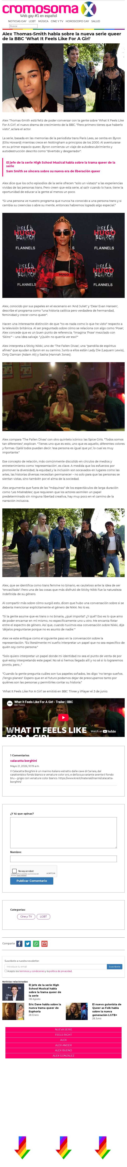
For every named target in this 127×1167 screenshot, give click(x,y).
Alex (63, 1040)
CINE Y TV (57, 21)
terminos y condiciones (31, 971)
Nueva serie (63, 1029)
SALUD (95, 21)
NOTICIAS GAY (17, 21)
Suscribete (114, 966)
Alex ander (63, 1045)
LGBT (32, 21)
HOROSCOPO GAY (77, 21)
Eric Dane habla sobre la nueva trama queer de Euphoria (45, 1008)
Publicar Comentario (32, 881)
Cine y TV (26, 916)
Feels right (63, 1034)
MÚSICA (43, 21)
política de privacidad (60, 971)
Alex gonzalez (63, 1055)
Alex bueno (63, 1050)
